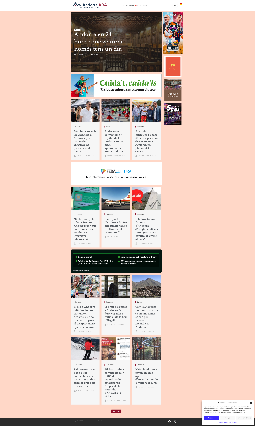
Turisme (77, 30)
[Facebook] (169, 421)
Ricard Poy (80, 54)
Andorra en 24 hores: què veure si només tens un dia (98, 41)
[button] (251, 403)
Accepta (211, 418)
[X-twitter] (174, 421)
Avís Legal (234, 422)
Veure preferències (244, 418)
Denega (227, 418)
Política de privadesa (225, 422)
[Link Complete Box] (85, 129)
